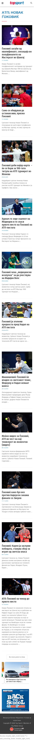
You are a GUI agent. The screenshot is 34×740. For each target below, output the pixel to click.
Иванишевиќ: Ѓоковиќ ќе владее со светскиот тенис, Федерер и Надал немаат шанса (16, 381)
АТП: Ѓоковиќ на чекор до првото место (15, 600)
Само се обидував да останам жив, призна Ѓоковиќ (13, 113)
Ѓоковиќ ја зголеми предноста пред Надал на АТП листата (15, 324)
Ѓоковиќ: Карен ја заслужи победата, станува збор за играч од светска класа (16, 548)
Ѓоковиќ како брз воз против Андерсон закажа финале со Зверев (15, 495)
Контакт (13, 718)
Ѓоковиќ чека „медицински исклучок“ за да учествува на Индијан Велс (17, 275)
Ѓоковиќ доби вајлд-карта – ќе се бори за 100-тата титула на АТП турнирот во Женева (17, 170)
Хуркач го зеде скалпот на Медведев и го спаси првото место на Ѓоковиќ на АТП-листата (17, 223)
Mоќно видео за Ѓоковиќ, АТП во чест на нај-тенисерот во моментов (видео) (15, 440)
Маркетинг (20, 718)
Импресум (6, 718)
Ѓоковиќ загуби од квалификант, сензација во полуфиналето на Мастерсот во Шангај (17, 53)
